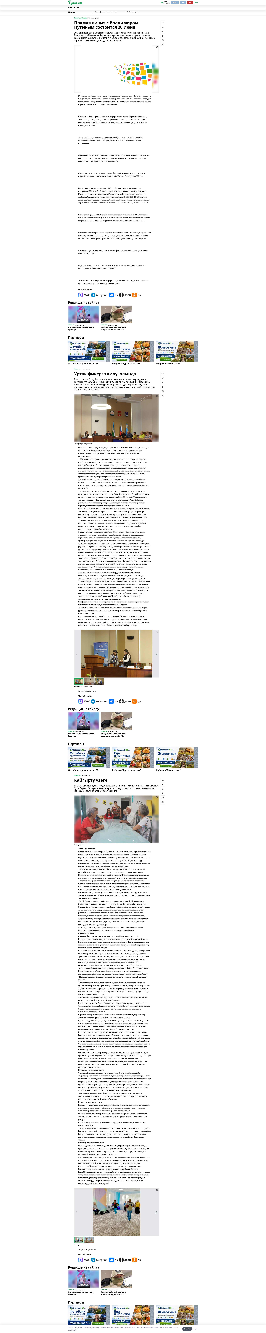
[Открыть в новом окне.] (84, 295)
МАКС (175, 2)
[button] (156, 653)
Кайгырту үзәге (133, 12)
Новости (77, 369)
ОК (190, 2)
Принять (187, 1329)
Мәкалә (71, 12)
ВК (183, 2)
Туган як (75, 2)
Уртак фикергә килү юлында (106, 12)
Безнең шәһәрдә (80, 18)
